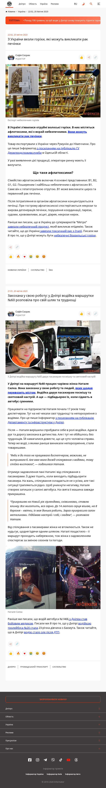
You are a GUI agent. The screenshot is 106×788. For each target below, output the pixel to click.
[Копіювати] (95, 57)
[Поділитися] (89, 57)
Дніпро (22, 3)
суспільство (37, 270)
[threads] (76, 760)
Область (33, 3)
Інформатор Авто (72, 774)
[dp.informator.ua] (9, 4)
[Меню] (98, 4)
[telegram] (45, 760)
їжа (51, 270)
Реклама (55, 3)
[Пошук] (91, 4)
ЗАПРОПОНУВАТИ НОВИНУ (53, 699)
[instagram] (37, 760)
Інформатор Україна (34, 774)
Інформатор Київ (54, 774)
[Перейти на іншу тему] (83, 4)
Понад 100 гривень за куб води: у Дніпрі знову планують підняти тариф (63, 20)
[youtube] (68, 760)
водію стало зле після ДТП (41, 632)
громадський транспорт (34, 666)
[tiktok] (60, 760)
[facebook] (29, 760)
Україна (43, 3)
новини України (17, 270)
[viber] (53, 760)
